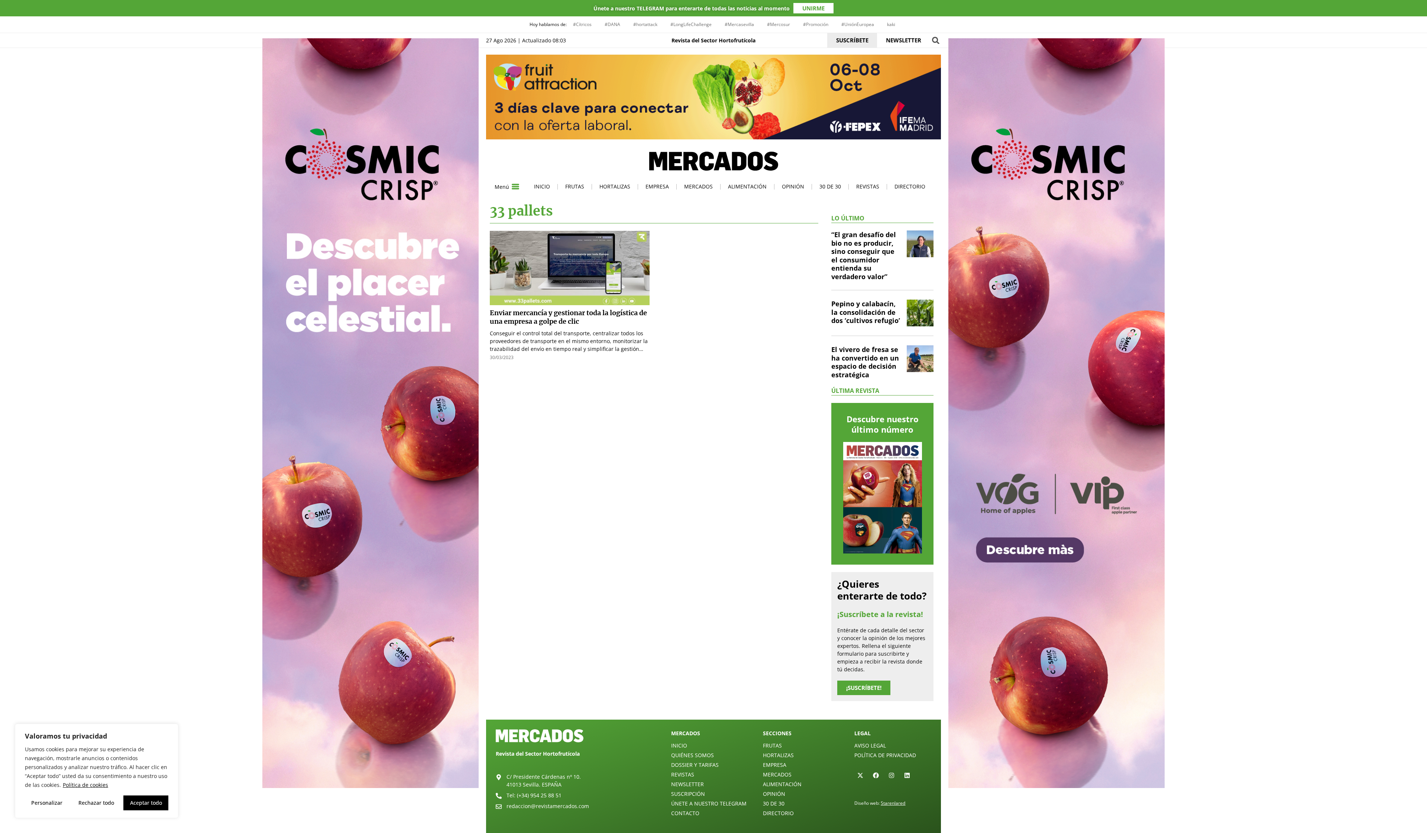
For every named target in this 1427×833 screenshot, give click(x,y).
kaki (891, 24)
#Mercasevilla (739, 24)
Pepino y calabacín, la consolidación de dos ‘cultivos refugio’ (865, 312)
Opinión (793, 186)
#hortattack (645, 24)
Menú (502, 186)
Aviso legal (870, 745)
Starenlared (893, 803)
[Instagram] (891, 775)
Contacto (685, 813)
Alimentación (747, 186)
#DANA (612, 24)
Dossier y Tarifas (695, 764)
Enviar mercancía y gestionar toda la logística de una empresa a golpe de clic (568, 317)
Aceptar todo (146, 802)
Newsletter (687, 784)
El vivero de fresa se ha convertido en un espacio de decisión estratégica (865, 362)
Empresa (657, 186)
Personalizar (46, 802)
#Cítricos (582, 24)
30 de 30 (830, 186)
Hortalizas (614, 186)
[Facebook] (876, 775)
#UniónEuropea (857, 24)
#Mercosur (778, 24)
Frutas (574, 186)
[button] (935, 40)
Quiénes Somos (692, 755)
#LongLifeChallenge (691, 24)
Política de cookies (85, 784)
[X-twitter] (860, 775)
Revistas (867, 186)
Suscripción (688, 793)
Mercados (698, 186)
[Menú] (515, 186)
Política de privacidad (885, 755)
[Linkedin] (907, 775)
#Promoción (815, 24)
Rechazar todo (96, 802)
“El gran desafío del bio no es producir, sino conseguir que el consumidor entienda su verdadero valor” (863, 255)
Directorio (909, 186)
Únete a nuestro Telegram (709, 803)
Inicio (542, 186)
